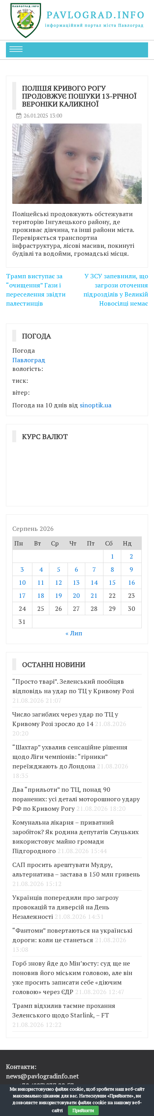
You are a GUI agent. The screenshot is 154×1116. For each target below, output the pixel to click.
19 (58, 595)
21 (94, 595)
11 (40, 582)
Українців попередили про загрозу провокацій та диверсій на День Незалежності (65, 907)
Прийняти (83, 1110)
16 (131, 582)
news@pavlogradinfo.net (42, 1076)
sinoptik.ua (95, 405)
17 (22, 595)
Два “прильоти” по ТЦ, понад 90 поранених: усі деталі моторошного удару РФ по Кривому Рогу (76, 799)
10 (22, 582)
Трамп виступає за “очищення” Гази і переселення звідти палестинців (36, 290)
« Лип (74, 633)
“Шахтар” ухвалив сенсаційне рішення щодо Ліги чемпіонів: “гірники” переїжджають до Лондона (70, 756)
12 (58, 582)
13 (76, 582)
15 (112, 582)
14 (94, 582)
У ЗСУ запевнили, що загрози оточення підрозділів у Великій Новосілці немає (115, 290)
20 (76, 595)
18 (40, 595)
